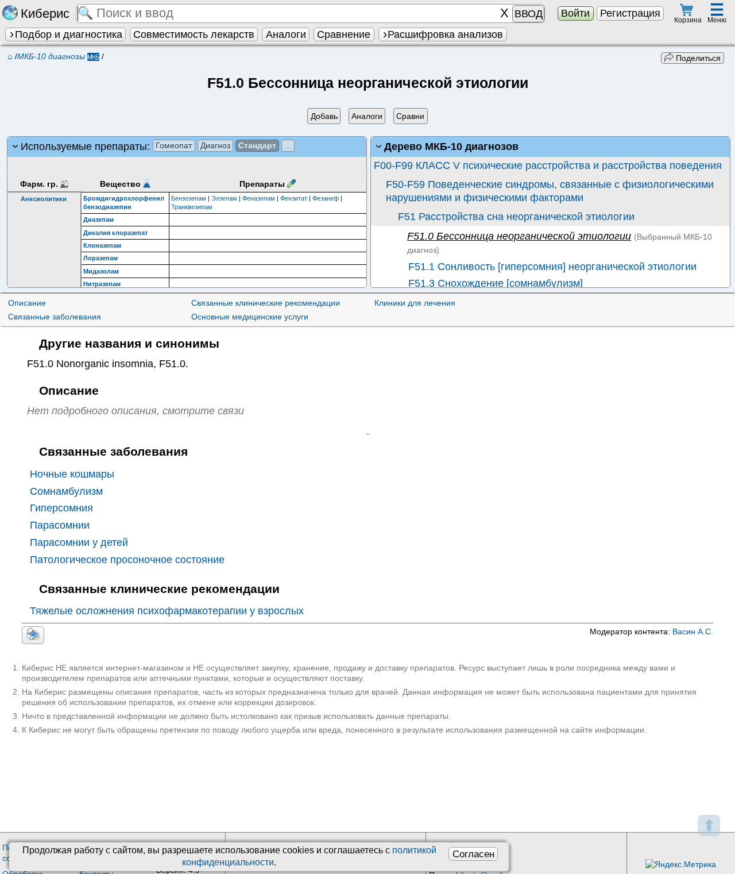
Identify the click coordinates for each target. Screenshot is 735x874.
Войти (575, 13)
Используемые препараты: (156, 146)
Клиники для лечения (414, 302)
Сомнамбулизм (66, 491)
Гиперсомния (61, 508)
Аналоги (286, 34)
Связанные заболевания (54, 316)
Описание (27, 302)
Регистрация (630, 13)
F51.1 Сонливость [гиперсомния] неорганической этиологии (551, 266)
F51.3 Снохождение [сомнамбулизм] (494, 283)
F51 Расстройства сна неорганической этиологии (516, 216)
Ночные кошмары (72, 474)
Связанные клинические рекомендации (265, 302)
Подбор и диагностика (68, 34)
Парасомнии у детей (79, 542)
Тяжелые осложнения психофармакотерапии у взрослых (167, 611)
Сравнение (343, 34)
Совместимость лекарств (193, 34)
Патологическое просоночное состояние (127, 559)
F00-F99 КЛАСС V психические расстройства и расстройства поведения (548, 165)
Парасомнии (60, 525)
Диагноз (215, 145)
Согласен (473, 854)
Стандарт (257, 145)
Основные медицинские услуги (249, 316)
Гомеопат (174, 145)
